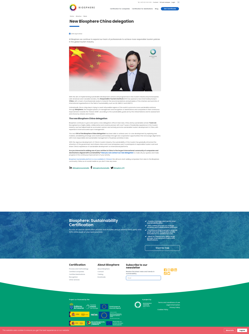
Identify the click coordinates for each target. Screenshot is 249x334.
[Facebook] (165, 270)
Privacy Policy (175, 307)
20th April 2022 (76, 34)
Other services (74, 280)
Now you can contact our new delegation (117, 153)
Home (72, 16)
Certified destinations (77, 274)
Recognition (73, 277)
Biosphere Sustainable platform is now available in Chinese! (90, 159)
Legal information (173, 305)
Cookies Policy (162, 310)
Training (100, 274)
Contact (155, 2)
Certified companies (76, 272)
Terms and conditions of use (169, 302)
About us (78, 16)
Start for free (162, 248)
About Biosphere (104, 269)
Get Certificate (170, 9)
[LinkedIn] (175, 270)
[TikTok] (165, 273)
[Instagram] (168, 270)
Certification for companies (120, 9)
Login (173, 2)
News (85, 16)
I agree (242, 330)
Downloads (102, 277)
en (178, 2)
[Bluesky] (168, 273)
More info (230, 330)
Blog (156, 9)
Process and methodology (78, 269)
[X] (172, 270)
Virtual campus (165, 2)
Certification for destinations (142, 9)
